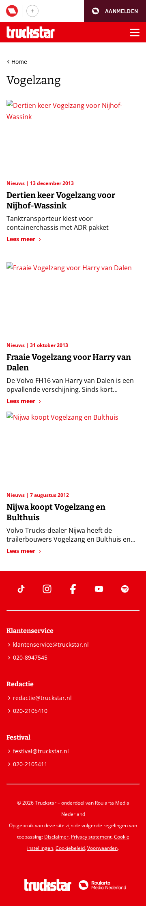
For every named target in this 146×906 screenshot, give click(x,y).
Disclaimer (56, 836)
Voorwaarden (102, 848)
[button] (115, 11)
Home (19, 61)
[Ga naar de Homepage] (30, 32)
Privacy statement (91, 836)
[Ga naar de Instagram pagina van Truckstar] (47, 589)
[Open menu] (135, 32)
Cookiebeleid (70, 848)
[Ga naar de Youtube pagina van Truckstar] (99, 589)
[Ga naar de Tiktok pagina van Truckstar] (21, 589)
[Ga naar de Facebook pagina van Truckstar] (73, 589)
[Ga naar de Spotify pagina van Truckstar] (125, 589)
